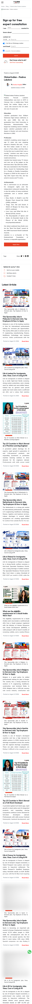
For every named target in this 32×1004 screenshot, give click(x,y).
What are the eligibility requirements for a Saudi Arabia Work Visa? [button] (15, 614)
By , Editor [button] (18, 84)
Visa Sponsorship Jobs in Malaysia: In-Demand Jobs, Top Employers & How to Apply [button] (15, 319)
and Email (6, 46)
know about (7, 32)
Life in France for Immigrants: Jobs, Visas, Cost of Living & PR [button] (15, 856)
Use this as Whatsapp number (14, 43)
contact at (6, 37)
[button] (16, 270)
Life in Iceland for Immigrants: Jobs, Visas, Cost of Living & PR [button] (15, 375)
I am (4, 28)
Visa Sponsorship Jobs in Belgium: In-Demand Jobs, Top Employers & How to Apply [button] (16, 672)
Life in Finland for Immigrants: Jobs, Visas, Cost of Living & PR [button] (15, 558)
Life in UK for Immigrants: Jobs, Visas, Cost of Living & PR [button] (15, 970)
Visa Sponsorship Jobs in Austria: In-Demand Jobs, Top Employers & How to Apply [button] (15, 731)
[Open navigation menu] (2, 2)
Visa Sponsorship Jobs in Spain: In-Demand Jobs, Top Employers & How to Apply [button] (15, 914)
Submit (16, 55)
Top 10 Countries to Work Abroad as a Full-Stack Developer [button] (16, 802)
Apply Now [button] (16, 244)
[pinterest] (25, 256)
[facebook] (23, 256)
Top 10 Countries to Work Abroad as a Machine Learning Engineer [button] (16, 445)
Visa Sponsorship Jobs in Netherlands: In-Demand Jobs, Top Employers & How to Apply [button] (15, 502)
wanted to (25, 28)
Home (2, 6)
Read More (25, 341)
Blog (7, 6)
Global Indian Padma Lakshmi (18, 6)
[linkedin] (28, 256)
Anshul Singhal (17, 84)
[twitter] (21, 256)
